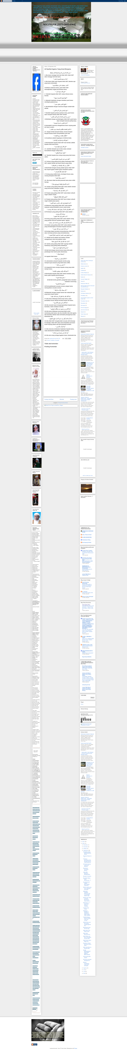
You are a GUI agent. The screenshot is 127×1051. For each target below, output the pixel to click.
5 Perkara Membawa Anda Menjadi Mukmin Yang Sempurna (87, 860)
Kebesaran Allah (84, 283)
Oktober (85, 848)
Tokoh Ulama (83, 314)
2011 (83, 843)
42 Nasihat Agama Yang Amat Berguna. (87, 865)
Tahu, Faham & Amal (86, 534)
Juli (84, 969)
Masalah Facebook (87, 876)
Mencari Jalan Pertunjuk (87, 596)
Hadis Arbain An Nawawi (86, 274)
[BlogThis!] (66, 338)
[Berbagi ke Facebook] (69, 338)
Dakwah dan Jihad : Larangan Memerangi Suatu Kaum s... (87, 899)
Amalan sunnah (84, 266)
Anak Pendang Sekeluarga (85, 583)
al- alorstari (84, 591)
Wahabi (82, 316)
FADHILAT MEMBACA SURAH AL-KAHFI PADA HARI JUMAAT (86, 913)
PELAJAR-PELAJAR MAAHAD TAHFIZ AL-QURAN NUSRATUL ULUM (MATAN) (87, 389)
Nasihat (48, 340)
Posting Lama (73, 399)
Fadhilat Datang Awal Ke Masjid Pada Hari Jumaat (86, 919)
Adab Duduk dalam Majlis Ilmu (87, 941)
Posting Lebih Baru (48, 399)
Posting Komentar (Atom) (63, 402)
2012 (83, 841)
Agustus (85, 967)
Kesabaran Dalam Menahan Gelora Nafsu (87, 944)
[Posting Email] (63, 338)
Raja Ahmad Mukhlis (86, 656)
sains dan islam (84, 309)
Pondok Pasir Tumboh (87, 550)
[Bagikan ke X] (68, 338)
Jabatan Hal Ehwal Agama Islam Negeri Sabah (86, 674)
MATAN (83, 214)
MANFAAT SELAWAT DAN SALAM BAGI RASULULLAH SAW (87, 552)
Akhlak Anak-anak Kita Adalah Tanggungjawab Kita (87, 924)
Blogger (75, 1048)
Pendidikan (52, 340)
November (85, 846)
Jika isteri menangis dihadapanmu (87, 960)
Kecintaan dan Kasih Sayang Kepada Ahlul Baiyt (87, 558)
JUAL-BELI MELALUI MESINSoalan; (86, 873)
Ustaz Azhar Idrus (86, 604)
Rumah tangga (84, 307)
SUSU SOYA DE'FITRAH (86, 156)
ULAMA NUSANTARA (87, 537)
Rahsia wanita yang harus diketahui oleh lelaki (87, 888)
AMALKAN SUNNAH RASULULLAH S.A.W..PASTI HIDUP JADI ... (86, 893)
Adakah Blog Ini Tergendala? (87, 652)
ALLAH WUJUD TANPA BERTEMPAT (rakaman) (86, 884)
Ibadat (82, 277)
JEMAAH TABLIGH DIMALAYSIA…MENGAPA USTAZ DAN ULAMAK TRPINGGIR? (86, 399)
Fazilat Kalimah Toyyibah (89, 418)
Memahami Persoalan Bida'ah (85, 869)
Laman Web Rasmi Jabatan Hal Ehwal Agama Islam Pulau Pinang (86, 689)
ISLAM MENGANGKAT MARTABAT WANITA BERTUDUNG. (87, 952)
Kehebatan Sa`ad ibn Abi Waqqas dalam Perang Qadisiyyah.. (90, 364)
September (85, 850)
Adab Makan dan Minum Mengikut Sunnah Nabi (87, 937)
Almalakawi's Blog (86, 539)
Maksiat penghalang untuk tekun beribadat (86, 964)
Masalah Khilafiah (84, 289)
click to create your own (36, 313)
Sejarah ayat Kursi (85, 429)
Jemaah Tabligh (84, 279)
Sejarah (82, 311)
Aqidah (82, 268)
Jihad (82, 281)
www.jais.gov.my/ (86, 684)
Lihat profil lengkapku (85, 75)
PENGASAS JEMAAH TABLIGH (87, 334)
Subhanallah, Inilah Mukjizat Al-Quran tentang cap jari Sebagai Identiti (87, 353)
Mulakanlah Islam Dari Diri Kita (86, 928)
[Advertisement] (60, 387)
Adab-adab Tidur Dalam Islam (86, 931)
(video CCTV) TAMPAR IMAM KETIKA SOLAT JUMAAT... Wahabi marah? (88, 640)
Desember (85, 844)
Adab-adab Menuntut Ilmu (86, 934)
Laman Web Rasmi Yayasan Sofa (86, 575)
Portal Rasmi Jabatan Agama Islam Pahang (87, 666)
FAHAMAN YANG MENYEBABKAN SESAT (87, 853)
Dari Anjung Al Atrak (86, 542)
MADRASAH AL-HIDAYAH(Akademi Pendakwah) (86, 567)
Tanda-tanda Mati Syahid (86, 343)
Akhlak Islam (83, 263)
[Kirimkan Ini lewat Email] (65, 338)
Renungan (57, 340)
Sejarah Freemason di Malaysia (89, 376)
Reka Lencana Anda (36, 91)
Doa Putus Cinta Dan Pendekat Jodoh (86, 409)
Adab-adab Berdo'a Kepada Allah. (87, 948)
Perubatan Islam (84, 301)
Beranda (62, 399)
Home (82, 704)
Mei (84, 973)
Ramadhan (83, 303)
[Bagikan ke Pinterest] (70, 338)
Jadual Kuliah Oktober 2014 (87, 592)
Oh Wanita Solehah (85, 293)
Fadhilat (82, 270)
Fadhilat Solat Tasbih (86, 908)
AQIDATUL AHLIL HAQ (87, 644)
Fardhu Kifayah (84, 272)
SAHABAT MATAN (84, 147)
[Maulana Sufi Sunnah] (36, 90)
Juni (84, 971)
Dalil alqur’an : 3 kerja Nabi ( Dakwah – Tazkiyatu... (86, 904)
